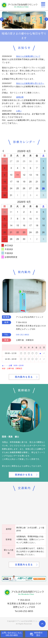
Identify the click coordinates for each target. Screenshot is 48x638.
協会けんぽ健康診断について (28, 56)
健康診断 (20, 97)
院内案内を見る (24, 377)
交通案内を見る (24, 564)
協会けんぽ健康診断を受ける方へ (30, 83)
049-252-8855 (26, 611)
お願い (19, 111)
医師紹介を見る (24, 475)
